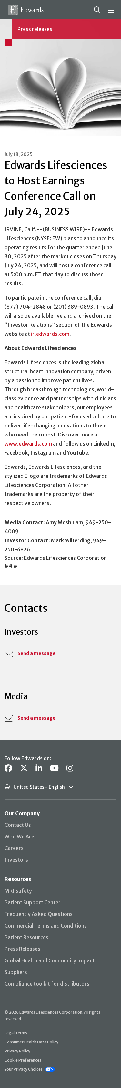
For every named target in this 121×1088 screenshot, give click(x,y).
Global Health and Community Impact (50, 960)
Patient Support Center (33, 902)
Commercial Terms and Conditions (46, 925)
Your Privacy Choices (24, 1069)
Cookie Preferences (23, 1060)
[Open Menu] (112, 9)
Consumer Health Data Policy (31, 1042)
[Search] (97, 10)
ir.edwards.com (50, 334)
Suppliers (16, 972)
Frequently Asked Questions (39, 914)
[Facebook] (8, 768)
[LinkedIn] (38, 768)
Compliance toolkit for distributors (47, 983)
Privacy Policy (17, 1051)
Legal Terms (16, 1033)
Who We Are (19, 836)
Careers (14, 848)
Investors (16, 860)
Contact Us (18, 825)
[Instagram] (69, 768)
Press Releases (22, 949)
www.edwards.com (28, 443)
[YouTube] (54, 768)
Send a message (36, 653)
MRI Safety (18, 891)
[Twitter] (24, 768)
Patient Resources (26, 937)
